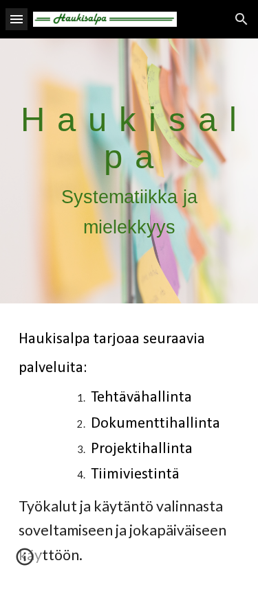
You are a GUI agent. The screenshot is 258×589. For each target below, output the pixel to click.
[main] (129, 171)
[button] (16, 19)
